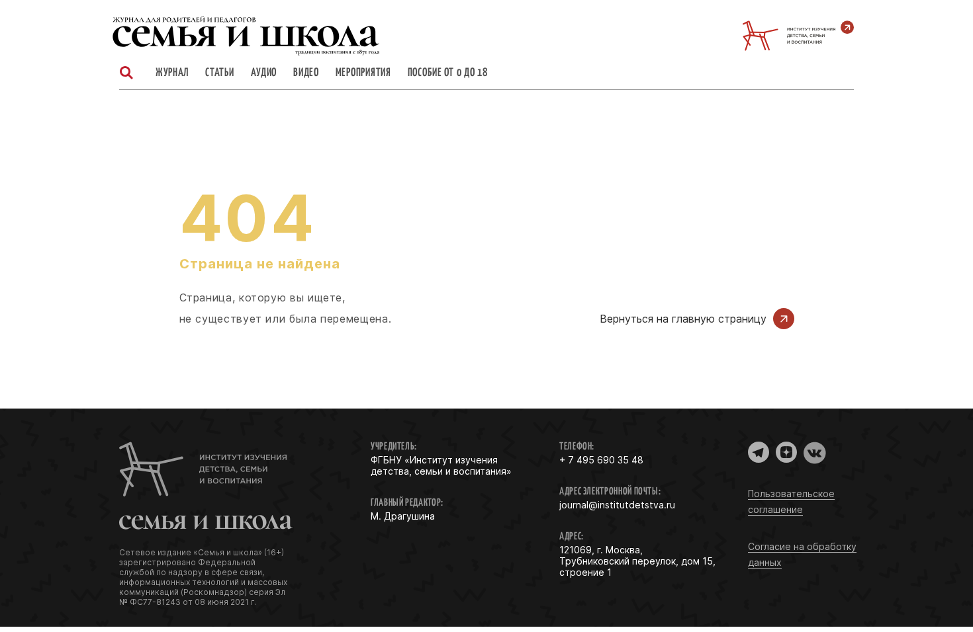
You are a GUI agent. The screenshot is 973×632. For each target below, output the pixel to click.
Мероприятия (363, 73)
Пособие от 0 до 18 (448, 73)
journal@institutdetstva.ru (617, 504)
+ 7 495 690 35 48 (601, 459)
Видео (306, 73)
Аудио (264, 73)
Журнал (172, 73)
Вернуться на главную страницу (683, 318)
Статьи (219, 73)
